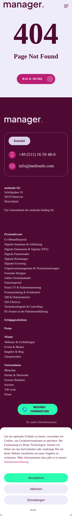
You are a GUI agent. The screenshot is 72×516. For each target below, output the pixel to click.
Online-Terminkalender (17, 278)
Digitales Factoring (15, 263)
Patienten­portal (12, 282)
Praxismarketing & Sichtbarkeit (22, 292)
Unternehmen (12, 365)
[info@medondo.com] (36, 166)
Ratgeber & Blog (14, 351)
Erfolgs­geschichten (15, 319)
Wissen (8, 336)
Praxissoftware (13, 234)
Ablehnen (36, 489)
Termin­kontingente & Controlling (23, 306)
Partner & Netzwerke (16, 375)
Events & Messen (14, 347)
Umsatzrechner (12, 356)
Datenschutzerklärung (16, 461)
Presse (7, 394)
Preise (8, 328)
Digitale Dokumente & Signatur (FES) (26, 249)
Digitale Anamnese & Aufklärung (23, 244)
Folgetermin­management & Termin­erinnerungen (31, 268)
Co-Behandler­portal (15, 239)
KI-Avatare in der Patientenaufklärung (26, 311)
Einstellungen (36, 500)
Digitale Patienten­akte (16, 254)
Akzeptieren (36, 478)
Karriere (9, 384)
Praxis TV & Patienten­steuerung (22, 287)
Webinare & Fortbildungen (19, 342)
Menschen (10, 370)
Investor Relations (14, 380)
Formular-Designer (15, 273)
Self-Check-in (12, 302)
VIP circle (10, 389)
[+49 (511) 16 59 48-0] (36, 154)
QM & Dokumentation (17, 297)
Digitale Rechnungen (16, 258)
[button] (66, 6)
